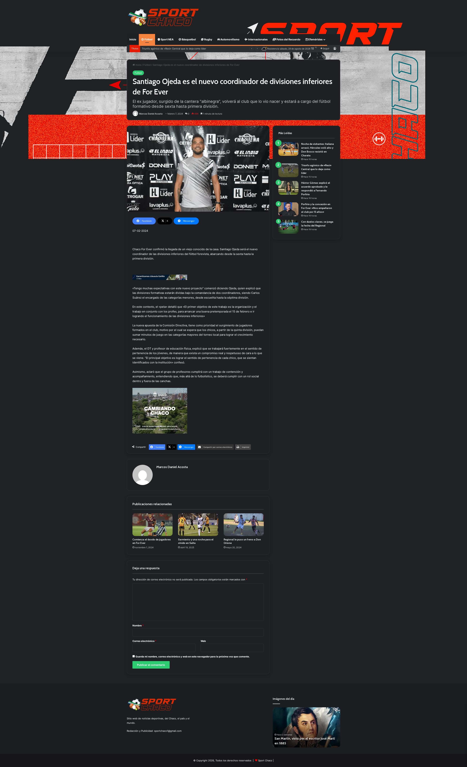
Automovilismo (230, 39)
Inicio (132, 39)
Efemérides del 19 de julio (293, 743)
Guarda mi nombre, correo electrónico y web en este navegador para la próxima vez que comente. (193, 656)
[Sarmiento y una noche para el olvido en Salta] (198, 524)
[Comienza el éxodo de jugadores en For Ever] (152, 524)
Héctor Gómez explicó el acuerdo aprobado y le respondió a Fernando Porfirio (186, 48)
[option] (306, 727)
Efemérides (315, 39)
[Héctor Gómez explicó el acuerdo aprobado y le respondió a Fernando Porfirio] (288, 188)
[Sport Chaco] (163, 17)
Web (203, 641)
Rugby (208, 39)
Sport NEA (166, 39)
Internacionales (258, 39)
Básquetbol (188, 39)
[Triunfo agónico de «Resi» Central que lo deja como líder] (288, 170)
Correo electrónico (144, 641)
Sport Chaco (265, 760)
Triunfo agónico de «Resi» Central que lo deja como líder (316, 169)
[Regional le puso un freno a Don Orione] (244, 524)
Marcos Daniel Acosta (151, 113)
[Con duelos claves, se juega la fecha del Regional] (288, 227)
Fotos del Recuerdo (288, 39)
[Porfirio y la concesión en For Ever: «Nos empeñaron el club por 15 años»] (288, 209)
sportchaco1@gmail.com (168, 730)
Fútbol (148, 39)
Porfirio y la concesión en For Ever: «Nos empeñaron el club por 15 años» (316, 208)
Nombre (138, 625)
